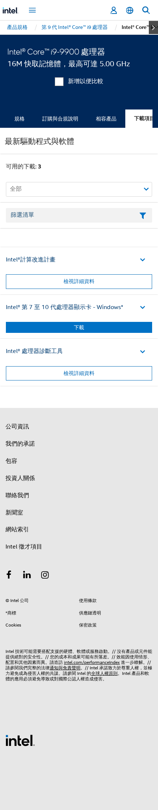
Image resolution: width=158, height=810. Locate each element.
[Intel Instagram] (45, 576)
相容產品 (106, 118)
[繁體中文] (129, 10)
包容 (11, 461)
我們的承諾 (20, 443)
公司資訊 (17, 426)
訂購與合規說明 (60, 118)
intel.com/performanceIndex (92, 662)
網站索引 (17, 529)
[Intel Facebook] (9, 576)
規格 (19, 118)
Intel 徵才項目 (24, 546)
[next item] (153, 27)
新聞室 (14, 512)
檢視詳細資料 (79, 281)
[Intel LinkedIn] (27, 576)
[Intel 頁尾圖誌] (20, 740)
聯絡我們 (17, 495)
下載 (79, 327)
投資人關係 (20, 478)
